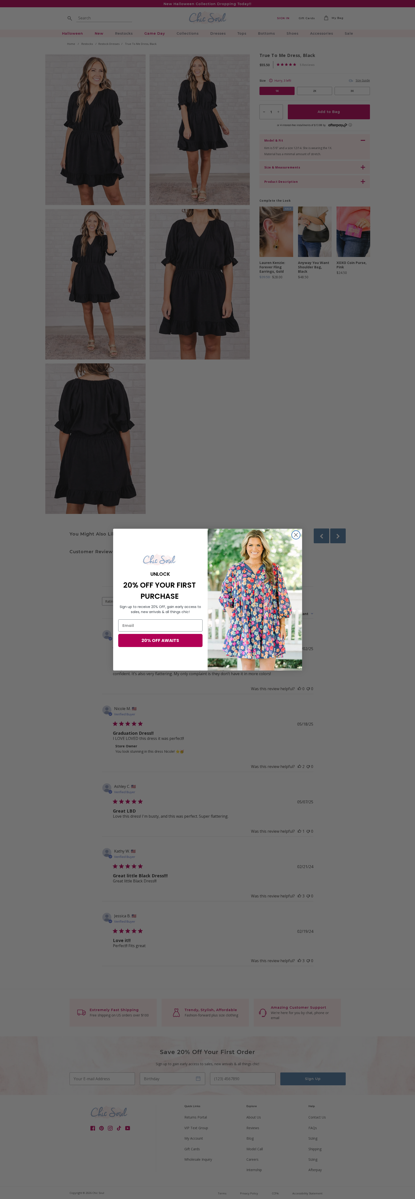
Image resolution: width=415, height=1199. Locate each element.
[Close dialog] (296, 535)
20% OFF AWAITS (160, 640)
